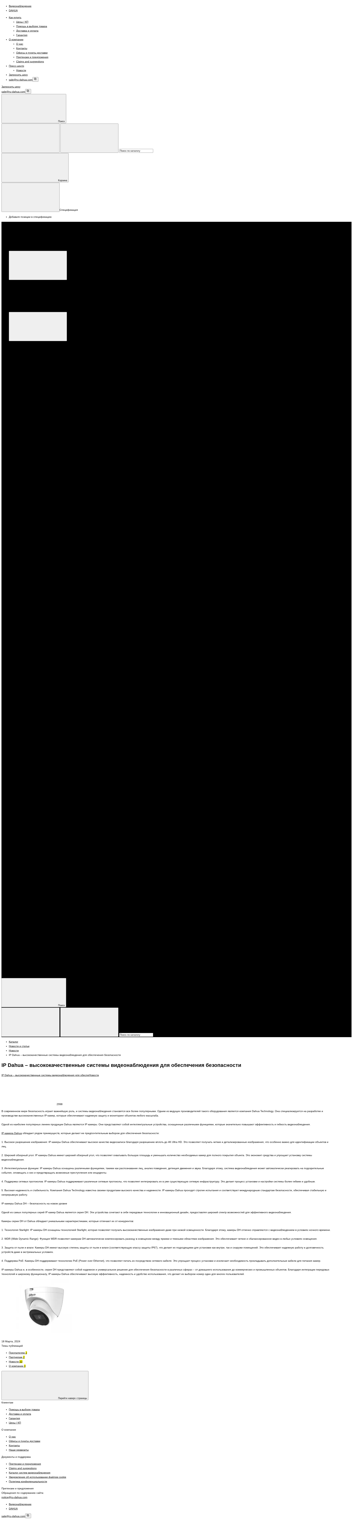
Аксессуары (23, 466)
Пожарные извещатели (37, 841)
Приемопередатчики (36, 431)
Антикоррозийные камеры (102, 506)
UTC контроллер (110, 471)
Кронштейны (178, 471)
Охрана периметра (27, 546)
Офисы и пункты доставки (32, 52)
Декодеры (149, 471)
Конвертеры (31, 427)
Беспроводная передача (38, 568)
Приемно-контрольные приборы (35, 849)
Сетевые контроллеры (29, 713)
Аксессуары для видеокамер (41, 444)
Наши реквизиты (19, 1449)
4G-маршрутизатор (27, 471)
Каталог (68, 248)
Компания (15, 964)
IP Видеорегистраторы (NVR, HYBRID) (47, 383)
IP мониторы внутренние (31, 462)
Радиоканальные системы (72, 849)
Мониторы (22, 409)
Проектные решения (28, 501)
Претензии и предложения (32, 57)
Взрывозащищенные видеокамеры (140, 506)
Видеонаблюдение (27, 343)
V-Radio (125, 471)
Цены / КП (22, 21)
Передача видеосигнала (54, 546)
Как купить (15, 17)
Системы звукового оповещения (35, 854)
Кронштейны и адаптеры (45, 374)
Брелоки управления (28, 704)
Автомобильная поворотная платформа (48, 616)
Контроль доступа (34, 647)
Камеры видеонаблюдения (32, 347)
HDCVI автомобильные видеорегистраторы (50, 603)
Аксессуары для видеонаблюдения (37, 435)
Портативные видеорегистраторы (36, 585)
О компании (16, 39)
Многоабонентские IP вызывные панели (184, 462)
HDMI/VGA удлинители (37, 559)
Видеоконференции (205, 506)
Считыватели (52, 713)
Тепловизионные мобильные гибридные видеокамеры (56, 634)
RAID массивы (32, 929)
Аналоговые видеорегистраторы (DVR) (47, 391)
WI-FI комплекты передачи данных (45, 563)
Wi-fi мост (136, 471)
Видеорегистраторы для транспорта (45, 396)
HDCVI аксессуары (51, 471)
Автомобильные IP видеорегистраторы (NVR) (51, 620)
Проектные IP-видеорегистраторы (191, 585)
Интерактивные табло (37, 537)
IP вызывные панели (36, 819)
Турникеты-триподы (35, 779)
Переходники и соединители (41, 920)
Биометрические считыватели (42, 726)
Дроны (222, 506)
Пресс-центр (16, 65)
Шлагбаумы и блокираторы (40, 748)
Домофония (23, 475)
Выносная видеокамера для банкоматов (48, 590)
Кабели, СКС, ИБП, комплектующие (37, 871)
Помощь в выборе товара (31, 26)
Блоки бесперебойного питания (43, 902)
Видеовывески (32, 515)
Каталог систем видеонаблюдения (29, 1472)
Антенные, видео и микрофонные (44, 915)
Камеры (28, 669)
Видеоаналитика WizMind (177, 506)
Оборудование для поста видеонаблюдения (295, 506)
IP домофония (25, 810)
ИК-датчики (64, 704)
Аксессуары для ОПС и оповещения (38, 863)
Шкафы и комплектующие (32, 876)
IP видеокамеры (26, 506)
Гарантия (21, 35)
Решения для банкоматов (255, 585)
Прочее (28, 805)
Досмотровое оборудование (33, 479)
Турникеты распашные (37, 774)
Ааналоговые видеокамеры (40, 612)
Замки (27, 792)
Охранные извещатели (37, 836)
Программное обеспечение (57, 413)
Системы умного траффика (32, 651)
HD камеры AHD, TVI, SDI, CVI (42, 361)
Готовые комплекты (87, 462)
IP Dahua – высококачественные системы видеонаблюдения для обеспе (45, 1075)
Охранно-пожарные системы (33, 497)
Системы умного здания (30, 638)
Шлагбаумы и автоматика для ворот (38, 744)
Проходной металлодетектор (33, 484)
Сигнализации (24, 700)
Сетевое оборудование (30, 695)
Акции (12, 946)
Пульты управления (28, 413)
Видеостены (31, 524)
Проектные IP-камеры (226, 585)
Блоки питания (32, 893)
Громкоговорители (35, 858)
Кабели (20, 907)
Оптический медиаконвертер (41, 576)
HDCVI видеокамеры (36, 607)
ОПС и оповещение (28, 827)
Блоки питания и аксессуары (33, 889)
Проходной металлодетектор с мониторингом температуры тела (91, 484)
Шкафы (28, 880)
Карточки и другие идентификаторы (37, 783)
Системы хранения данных (32, 691)
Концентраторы (95, 704)
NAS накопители (33, 933)
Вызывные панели (35, 739)
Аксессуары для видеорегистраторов (46, 449)
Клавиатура (163, 471)
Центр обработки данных (82, 691)
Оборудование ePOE (255, 506)
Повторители (139, 704)
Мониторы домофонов (37, 814)
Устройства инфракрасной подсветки (38, 378)
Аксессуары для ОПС (36, 867)
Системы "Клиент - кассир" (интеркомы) (84, 783)
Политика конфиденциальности (28, 1481)
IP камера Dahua (11, 1133)
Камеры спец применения (39, 369)
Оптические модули (35, 572)
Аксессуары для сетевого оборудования (40, 453)
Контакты (21, 48)
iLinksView (69, 471)
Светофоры (31, 682)
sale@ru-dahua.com (21, 79)
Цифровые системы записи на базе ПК (39, 400)
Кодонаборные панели (37, 722)
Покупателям (18, 1352)
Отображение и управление (47, 510)
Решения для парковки (30, 594)
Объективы (23, 374)
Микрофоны (193, 471)
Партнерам (17, 1357)
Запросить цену (18, 74)
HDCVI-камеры (33, 356)
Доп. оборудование (111, 462)
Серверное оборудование (60, 594)
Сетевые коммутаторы (242, 471)
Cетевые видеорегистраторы (53, 506)
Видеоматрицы (33, 519)
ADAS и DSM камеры (36, 598)
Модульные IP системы (223, 462)
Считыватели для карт (37, 717)
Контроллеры (24, 757)
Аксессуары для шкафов (38, 885)
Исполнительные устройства (33, 788)
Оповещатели (24, 845)
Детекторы (30, 660)
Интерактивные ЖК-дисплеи (41, 532)
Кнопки (28, 801)
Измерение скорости (36, 664)
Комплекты (78, 704)
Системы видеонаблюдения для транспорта (103, 594)
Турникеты (22, 770)
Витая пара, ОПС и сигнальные (43, 911)
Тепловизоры (24, 493)
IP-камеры (30, 352)
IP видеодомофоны (28, 457)
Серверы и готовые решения (41, 405)
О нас (19, 43)
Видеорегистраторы (74, 378)
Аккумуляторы (32, 898)
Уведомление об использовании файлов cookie (37, 1477)
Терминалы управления (38, 686)
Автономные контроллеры (39, 766)
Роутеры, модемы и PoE (30, 937)
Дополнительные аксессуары (141, 462)
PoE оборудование (87, 471)
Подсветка (30, 678)
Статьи (13, 973)
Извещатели (49, 704)
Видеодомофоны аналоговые (34, 730)
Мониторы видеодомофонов (41, 735)
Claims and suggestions (30, 61)
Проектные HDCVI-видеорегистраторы (114, 585)
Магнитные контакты (118, 704)
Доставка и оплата (27, 30)
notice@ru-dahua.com (14, 1497)
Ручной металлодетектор (146, 484)
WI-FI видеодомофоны (60, 462)
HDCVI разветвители (36, 554)
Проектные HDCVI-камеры (155, 585)
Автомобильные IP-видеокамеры (43, 625)
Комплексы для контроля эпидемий (37, 488)
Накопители (23, 924)
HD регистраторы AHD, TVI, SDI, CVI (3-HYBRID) (53, 387)
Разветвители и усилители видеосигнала (48, 422)
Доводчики (30, 797)
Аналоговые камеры (36, 365)
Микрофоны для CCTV (37, 440)
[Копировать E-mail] (35, 79)
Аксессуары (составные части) (42, 752)
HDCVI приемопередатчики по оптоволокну (50, 550)
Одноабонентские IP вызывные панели (261, 462)
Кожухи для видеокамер (75, 374)
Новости (21, 70)
